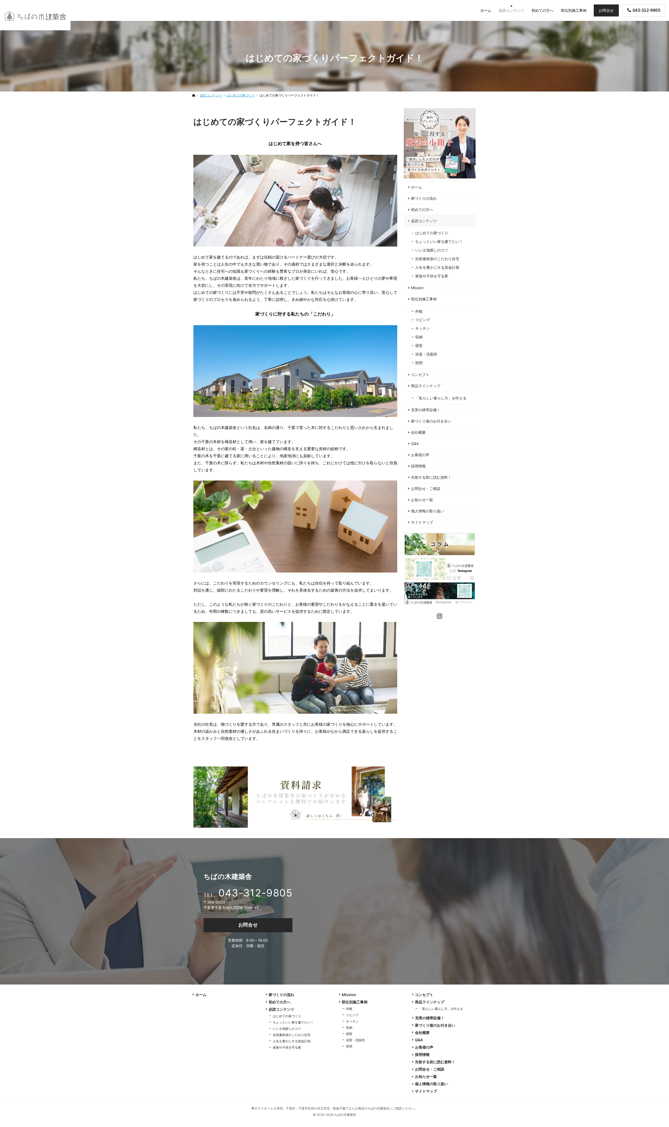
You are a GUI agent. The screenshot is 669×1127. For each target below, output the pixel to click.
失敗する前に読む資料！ (431, 477)
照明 (419, 363)
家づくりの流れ (424, 198)
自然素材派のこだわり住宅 (437, 258)
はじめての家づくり (431, 233)
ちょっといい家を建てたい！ (439, 241)
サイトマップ (422, 522)
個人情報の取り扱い (427, 511)
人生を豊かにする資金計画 (437, 267)
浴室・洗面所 (426, 354)
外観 (419, 311)
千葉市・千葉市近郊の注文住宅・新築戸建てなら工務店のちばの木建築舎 (337, 1108)
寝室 (419, 345)
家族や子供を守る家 (431, 276)
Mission (417, 287)
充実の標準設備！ (425, 410)
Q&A (415, 443)
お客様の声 (420, 455)
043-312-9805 (255, 893)
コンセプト (420, 374)
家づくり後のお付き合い (431, 421)
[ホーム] (193, 95)
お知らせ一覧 (422, 499)
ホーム (416, 187)
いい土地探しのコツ (431, 250)
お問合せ (248, 925)
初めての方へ (422, 209)
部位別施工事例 (424, 299)
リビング (422, 319)
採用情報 (418, 466)
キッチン (422, 328)
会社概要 (418, 432)
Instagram (440, 615)
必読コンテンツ (424, 221)
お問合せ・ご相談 (425, 488)
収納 (419, 337)
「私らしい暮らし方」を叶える (440, 398)
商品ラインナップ (425, 386)
